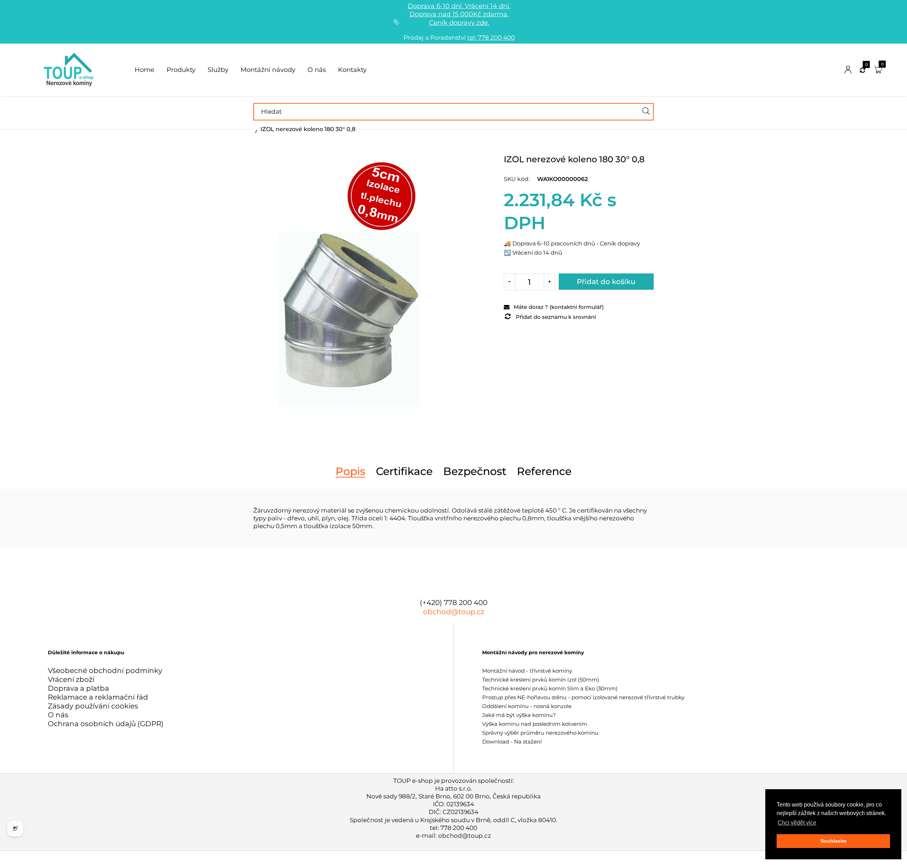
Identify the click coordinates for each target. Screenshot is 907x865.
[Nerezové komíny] (70, 69)
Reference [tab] (544, 471)
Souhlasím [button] (833, 841)
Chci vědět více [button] (797, 823)
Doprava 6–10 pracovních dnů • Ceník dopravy (576, 243)
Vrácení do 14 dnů (537, 252)
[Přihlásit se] (848, 70)
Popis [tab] (350, 471)
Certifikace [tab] (404, 471)
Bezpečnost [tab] (474, 471)
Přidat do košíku (606, 281)
